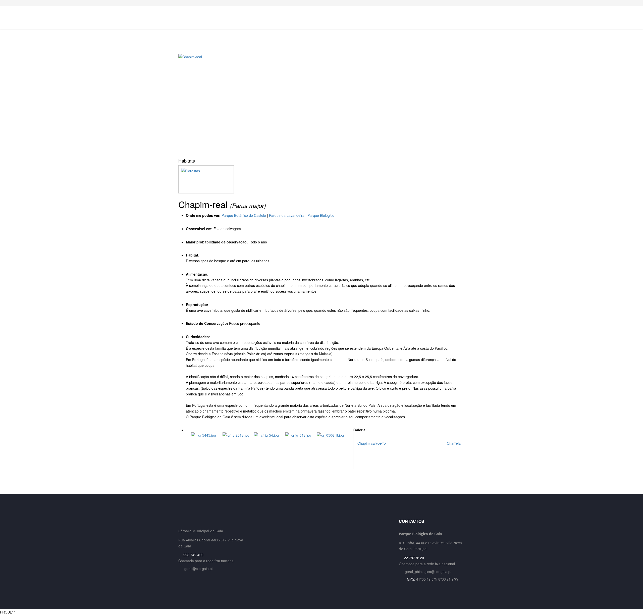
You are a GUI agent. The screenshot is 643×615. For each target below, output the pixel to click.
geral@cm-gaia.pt (198, 568)
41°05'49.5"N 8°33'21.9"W (437, 579)
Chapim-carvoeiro (371, 443)
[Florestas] (321, 179)
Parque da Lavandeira (286, 215)
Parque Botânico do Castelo (244, 215)
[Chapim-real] (321, 104)
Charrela (454, 443)
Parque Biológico (320, 215)
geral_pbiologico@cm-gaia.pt (428, 571)
